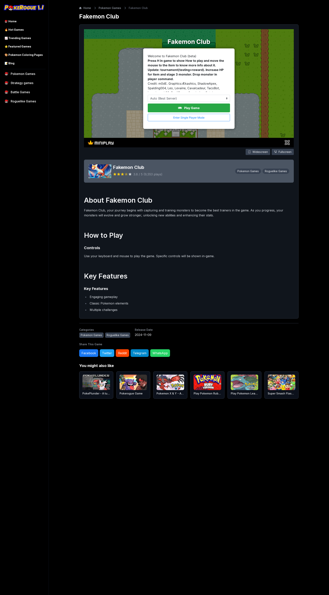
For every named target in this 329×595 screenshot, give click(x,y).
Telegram (139, 353)
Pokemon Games (110, 8)
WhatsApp (160, 353)
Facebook (88, 353)
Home (87, 8)
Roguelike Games (276, 171)
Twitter (107, 353)
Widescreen (260, 151)
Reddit (122, 353)
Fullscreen (285, 151)
